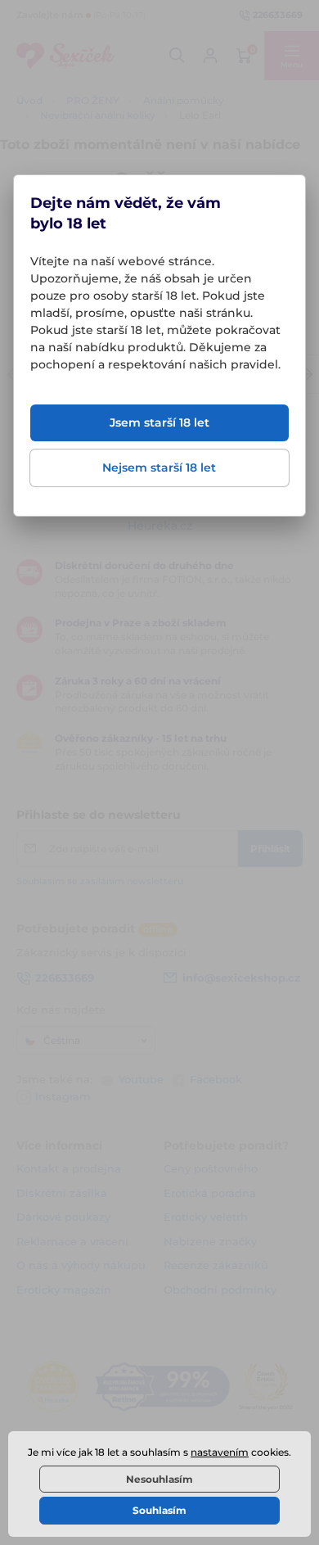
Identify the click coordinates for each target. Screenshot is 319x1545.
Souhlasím (159, 1510)
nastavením (220, 1452)
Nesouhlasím (159, 1479)
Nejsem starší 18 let (159, 467)
